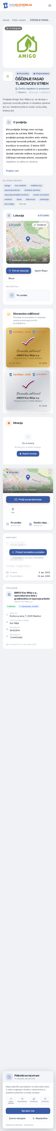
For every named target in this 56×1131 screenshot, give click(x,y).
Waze (11, 278)
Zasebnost (28, 1125)
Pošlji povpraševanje (30, 499)
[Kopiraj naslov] (44, 259)
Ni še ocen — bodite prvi (39, 92)
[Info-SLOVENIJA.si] (17, 5)
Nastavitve (42, 1118)
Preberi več (12, 170)
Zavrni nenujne (17, 1118)
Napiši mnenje (29, 453)
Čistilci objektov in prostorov (19, 20)
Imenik (6, 20)
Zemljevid (41, 225)
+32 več (22, 204)
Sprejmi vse (28, 1110)
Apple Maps (41, 270)
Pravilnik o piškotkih (14, 1125)
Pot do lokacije (20, 270)
